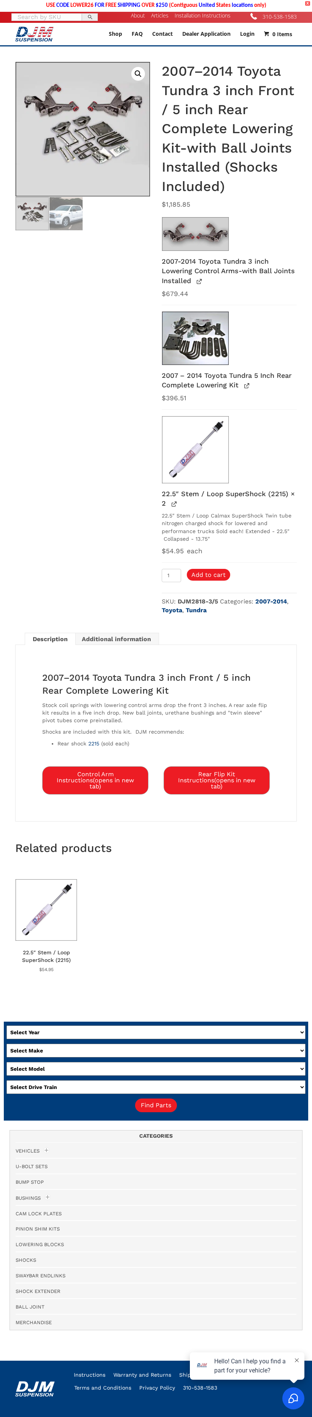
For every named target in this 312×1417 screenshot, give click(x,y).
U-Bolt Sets (32, 1166)
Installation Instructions (203, 15)
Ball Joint (30, 1307)
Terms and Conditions (102, 1388)
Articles (160, 15)
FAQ (137, 33)
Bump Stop (30, 1182)
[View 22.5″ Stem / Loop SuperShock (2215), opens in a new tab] (173, 503)
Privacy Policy (157, 1388)
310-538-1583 (280, 16)
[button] (138, 74)
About (138, 15)
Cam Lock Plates (39, 1213)
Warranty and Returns (142, 1375)
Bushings (28, 1198)
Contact (162, 33)
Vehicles (28, 1151)
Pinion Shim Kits (38, 1229)
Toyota (172, 610)
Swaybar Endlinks (40, 1275)
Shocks (26, 1260)
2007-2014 (271, 601)
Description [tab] (50, 639)
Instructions (89, 1375)
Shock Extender (38, 1291)
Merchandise (34, 1322)
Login (247, 33)
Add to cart (208, 574)
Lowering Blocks (40, 1244)
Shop (115, 33)
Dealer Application (206, 33)
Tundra (196, 610)
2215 (93, 743)
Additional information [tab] (116, 639)
